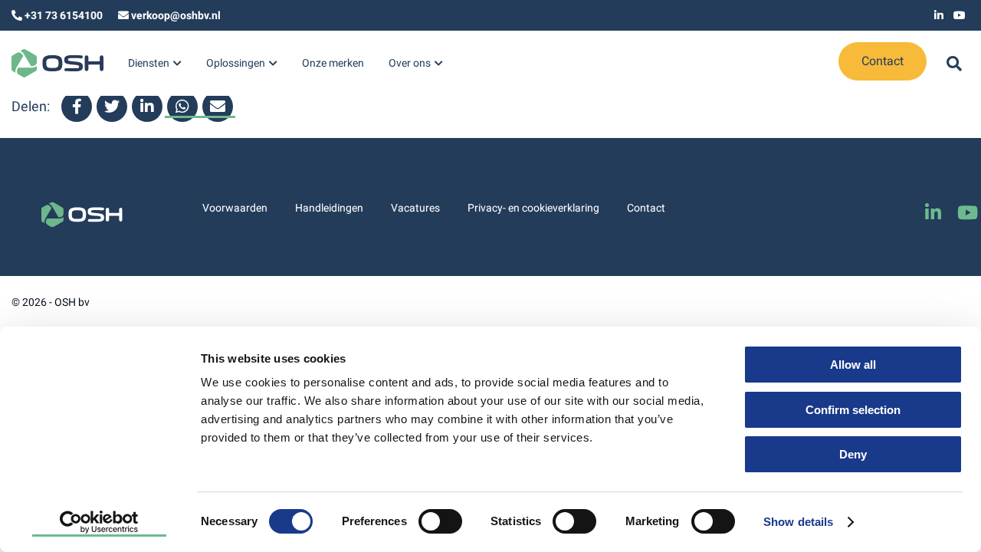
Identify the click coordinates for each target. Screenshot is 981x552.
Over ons (410, 63)
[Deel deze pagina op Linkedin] (147, 107)
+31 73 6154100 (64, 15)
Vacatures (415, 208)
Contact (882, 61)
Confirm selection (853, 409)
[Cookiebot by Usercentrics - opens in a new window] (99, 522)
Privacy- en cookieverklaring (533, 208)
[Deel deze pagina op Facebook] (76, 107)
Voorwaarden (234, 208)
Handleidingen (329, 208)
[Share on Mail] (217, 107)
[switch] (440, 520)
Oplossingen (235, 63)
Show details (798, 521)
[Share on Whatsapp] (182, 107)
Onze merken (333, 63)
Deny (853, 454)
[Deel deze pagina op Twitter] (112, 107)
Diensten (148, 63)
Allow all (853, 364)
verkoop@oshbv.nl (176, 15)
